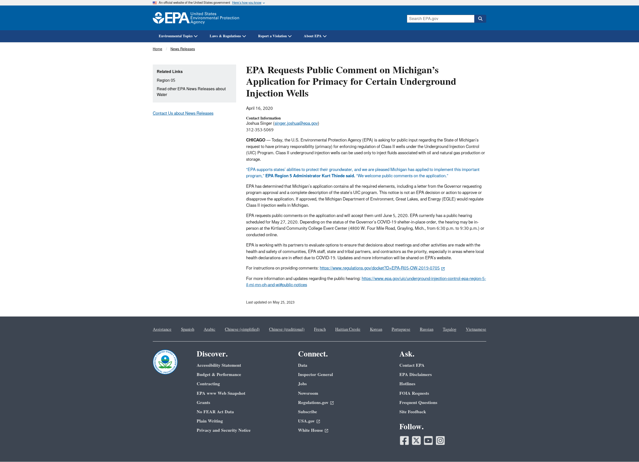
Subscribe (307, 411)
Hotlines (407, 383)
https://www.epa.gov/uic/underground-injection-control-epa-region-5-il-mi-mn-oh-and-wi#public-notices (366, 282)
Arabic (209, 329)
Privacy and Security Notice (224, 430)
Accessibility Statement (219, 365)
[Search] (480, 19)
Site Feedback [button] (412, 411)
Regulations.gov (313, 402)
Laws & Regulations (225, 36)
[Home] (196, 17)
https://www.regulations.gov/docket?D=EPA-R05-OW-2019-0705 (380, 268)
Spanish (187, 329)
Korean (376, 329)
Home (157, 49)
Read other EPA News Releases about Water (191, 92)
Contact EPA (412, 365)
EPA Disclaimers (415, 374)
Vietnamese (476, 329)
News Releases (182, 49)
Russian (426, 329)
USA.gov (306, 421)
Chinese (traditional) (287, 329)
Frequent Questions (418, 402)
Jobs (302, 383)
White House (310, 430)
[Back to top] (625, 448)
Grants (203, 402)
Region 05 (166, 80)
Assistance (162, 329)
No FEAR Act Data (215, 411)
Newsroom (308, 393)
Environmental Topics (176, 36)
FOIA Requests (414, 393)
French (320, 329)
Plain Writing (210, 421)
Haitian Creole (347, 329)
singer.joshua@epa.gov (296, 123)
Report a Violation (272, 36)
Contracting (208, 383)
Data (302, 365)
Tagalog (449, 329)
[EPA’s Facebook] (404, 441)
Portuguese (401, 329)
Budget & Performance (219, 374)
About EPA (313, 36)
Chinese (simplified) (242, 329)
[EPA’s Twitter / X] (416, 441)
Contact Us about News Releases (183, 113)
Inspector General (315, 374)
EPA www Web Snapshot (221, 393)
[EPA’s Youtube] (428, 441)
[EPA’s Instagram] (440, 441)
